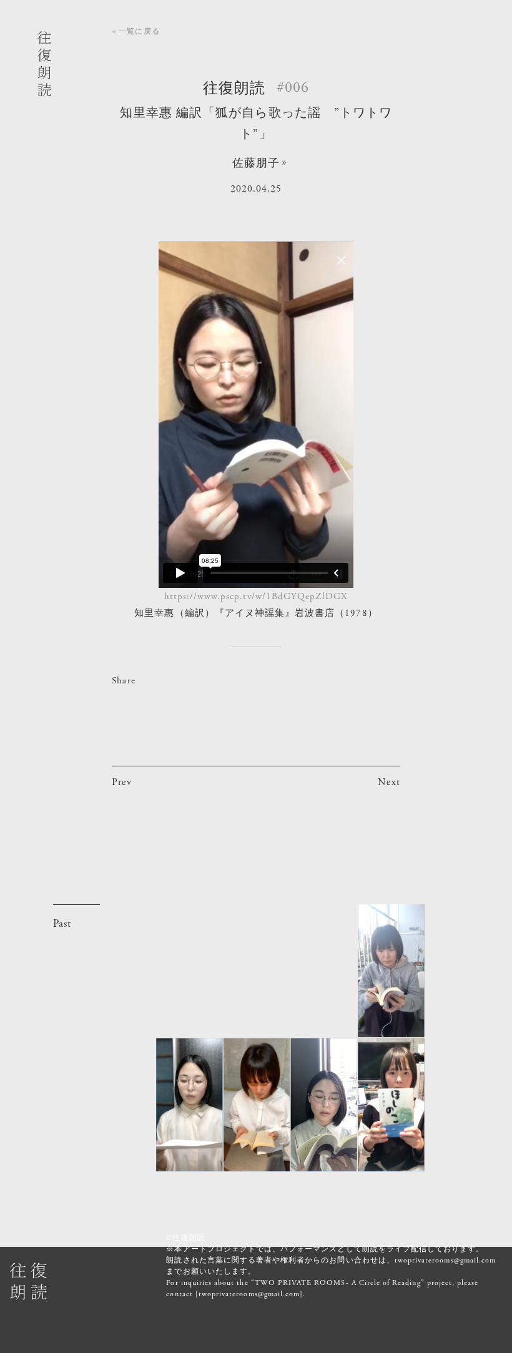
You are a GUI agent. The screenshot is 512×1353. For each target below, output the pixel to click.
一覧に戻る (139, 31)
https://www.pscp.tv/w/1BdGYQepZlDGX (256, 596)
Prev (121, 782)
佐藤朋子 (256, 163)
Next (389, 782)
